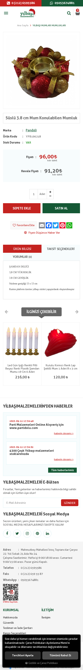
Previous (6, 311)
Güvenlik (8, 622)
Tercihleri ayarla (22, 655)
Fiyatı (29, 157)
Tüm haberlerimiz (62, 470)
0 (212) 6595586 (23, 3)
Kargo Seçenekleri (14, 633)
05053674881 (64, 3)
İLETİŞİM (48, 610)
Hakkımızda (10, 617)
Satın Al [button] (61, 208)
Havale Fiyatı (29, 171)
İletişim (46, 617)
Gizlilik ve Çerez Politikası (43, 663)
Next (76, 311)
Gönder (69, 503)
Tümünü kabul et (60, 655)
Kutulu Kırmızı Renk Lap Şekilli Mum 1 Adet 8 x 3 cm (60, 367)
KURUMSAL (11, 610)
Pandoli (31, 130)
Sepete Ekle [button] (22, 208)
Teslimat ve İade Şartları (17, 627)
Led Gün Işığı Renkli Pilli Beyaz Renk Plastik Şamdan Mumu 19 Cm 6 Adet (22, 368)
